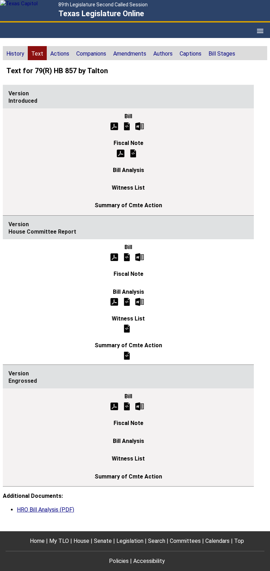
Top (239, 541)
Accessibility (149, 561)
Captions (190, 53)
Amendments (129, 53)
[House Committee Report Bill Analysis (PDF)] (114, 301)
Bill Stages (221, 53)
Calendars (217, 541)
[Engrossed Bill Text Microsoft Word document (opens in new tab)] (139, 406)
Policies (119, 561)
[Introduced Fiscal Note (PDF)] (120, 153)
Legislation (129, 541)
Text (37, 53)
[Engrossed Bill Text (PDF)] (114, 406)
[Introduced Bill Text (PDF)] (114, 125)
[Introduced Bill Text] (127, 125)
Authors (163, 53)
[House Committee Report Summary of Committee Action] (127, 355)
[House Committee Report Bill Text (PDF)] (114, 257)
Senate (103, 541)
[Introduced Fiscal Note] (133, 153)
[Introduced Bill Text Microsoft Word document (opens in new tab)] (139, 125)
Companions (91, 53)
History (15, 53)
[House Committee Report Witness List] (127, 328)
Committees (185, 541)
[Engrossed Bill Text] (127, 406)
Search (156, 541)
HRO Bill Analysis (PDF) (45, 509)
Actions (59, 53)
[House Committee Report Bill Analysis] (127, 301)
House (81, 541)
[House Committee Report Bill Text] (127, 257)
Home (37, 541)
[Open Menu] (260, 31)
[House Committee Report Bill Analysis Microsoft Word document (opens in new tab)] (139, 301)
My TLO (59, 541)
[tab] (15, 53)
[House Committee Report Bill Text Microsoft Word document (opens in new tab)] (139, 257)
